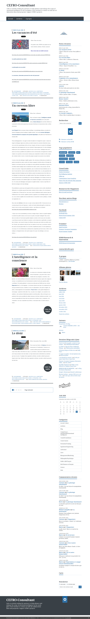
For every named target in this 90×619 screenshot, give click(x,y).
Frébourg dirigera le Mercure (67, 350)
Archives (19, 19)
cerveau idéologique (38, 245)
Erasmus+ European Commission (68, 229)
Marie (61, 527)
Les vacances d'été (24, 32)
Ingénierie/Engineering (66, 446)
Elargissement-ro (63, 201)
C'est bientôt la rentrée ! (65, 357)
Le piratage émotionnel (67, 92)
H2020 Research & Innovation (67, 243)
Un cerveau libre (23, 105)
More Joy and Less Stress (65, 192)
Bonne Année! (63, 99)
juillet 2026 (62, 292)
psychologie (70, 155)
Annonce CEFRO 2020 (64, 183)
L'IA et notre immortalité (67, 543)
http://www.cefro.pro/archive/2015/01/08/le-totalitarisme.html (24, 209)
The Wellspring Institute (65, 174)
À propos (29, 19)
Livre (13, 94)
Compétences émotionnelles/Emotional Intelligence (67, 433)
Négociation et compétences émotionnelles (70, 562)
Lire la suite (48, 310)
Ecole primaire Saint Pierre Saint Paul (69, 358)
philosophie (39, 379)
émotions (62, 155)
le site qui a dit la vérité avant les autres (70, 376)
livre (78, 152)
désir (30, 379)
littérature (69, 162)
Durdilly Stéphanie (64, 365)
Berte (61, 502)
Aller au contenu (5, 1)
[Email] (70, 131)
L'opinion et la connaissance (68, 78)
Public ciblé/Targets (45, 94)
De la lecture (70, 535)
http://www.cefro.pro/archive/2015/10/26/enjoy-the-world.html (24, 237)
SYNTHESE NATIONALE (72, 344)
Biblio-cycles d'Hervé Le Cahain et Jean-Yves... (68, 365)
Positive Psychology (64, 172)
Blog (35, 91)
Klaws (63, 332)
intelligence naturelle (45, 321)
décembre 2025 (63, 307)
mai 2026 (61, 296)
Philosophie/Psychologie (33, 94)
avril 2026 (61, 298)
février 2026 (62, 303)
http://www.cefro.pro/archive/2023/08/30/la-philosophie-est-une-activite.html (27, 71)
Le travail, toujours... (66, 113)
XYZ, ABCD (68, 362)
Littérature (46, 92)
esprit (18, 323)
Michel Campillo (64, 510)
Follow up (61, 176)
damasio (38, 323)
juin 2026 (61, 294)
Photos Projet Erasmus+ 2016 (67, 215)
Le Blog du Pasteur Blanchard (70, 369)
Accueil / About (64, 423)
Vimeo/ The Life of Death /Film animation (70, 180)
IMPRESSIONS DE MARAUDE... (67, 368)
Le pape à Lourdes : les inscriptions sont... (70, 354)
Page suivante (29, 390)
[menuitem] (10, 19)
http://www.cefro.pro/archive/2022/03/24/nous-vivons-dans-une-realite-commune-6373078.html (31, 54)
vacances (35, 95)
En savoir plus (68, 617)
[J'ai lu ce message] (88, 617)
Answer (61, 86)
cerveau (23, 323)
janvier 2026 (62, 305)
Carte (61, 573)
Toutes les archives (64, 314)
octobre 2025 (62, 311)
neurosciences (47, 245)
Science (14, 95)
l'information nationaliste (73, 348)
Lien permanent (17, 91)
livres (34, 323)
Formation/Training (65, 443)
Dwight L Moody (63, 372)
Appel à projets (63, 227)
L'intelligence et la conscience (24, 258)
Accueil (10, 19)
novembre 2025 (63, 309)
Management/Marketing (21, 94)
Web (17, 95)
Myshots (61, 204)
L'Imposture (71, 519)
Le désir (17, 333)
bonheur (34, 379)
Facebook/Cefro (63, 213)
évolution (14, 323)
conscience (35, 321)
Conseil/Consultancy (37, 92)
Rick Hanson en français (66, 464)
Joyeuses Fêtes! (64, 105)
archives (25, 95)
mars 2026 (62, 301)
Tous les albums (63, 282)
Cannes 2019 (62, 217)
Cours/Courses (64, 441)
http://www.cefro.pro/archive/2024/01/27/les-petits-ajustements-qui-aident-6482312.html (29, 63)
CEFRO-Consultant (21, 5)
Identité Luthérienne (75, 372)
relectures (30, 95)
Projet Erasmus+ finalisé (65, 231)
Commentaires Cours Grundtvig (67, 178)
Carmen (61, 483)
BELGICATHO (64, 355)
